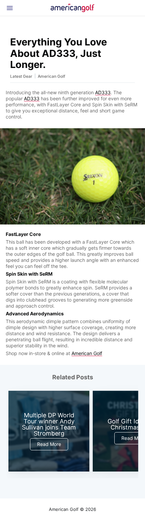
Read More (49, 444)
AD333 (103, 92)
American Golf (51, 76)
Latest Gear (21, 76)
